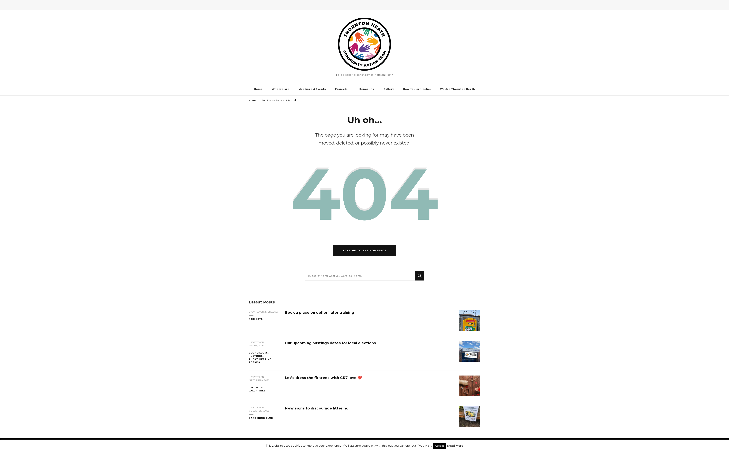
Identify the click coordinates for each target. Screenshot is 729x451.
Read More (455, 445)
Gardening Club (261, 418)
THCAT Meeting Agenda (260, 361)
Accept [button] (439, 445)
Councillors (258, 352)
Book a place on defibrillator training (319, 312)
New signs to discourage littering (316, 408)
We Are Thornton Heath (457, 89)
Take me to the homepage (364, 250)
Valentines (257, 390)
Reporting (366, 89)
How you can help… (417, 89)
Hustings (256, 356)
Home (258, 89)
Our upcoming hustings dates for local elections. (331, 343)
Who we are (280, 89)
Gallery (388, 89)
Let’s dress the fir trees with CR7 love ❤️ (323, 378)
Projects (341, 89)
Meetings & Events (312, 89)
